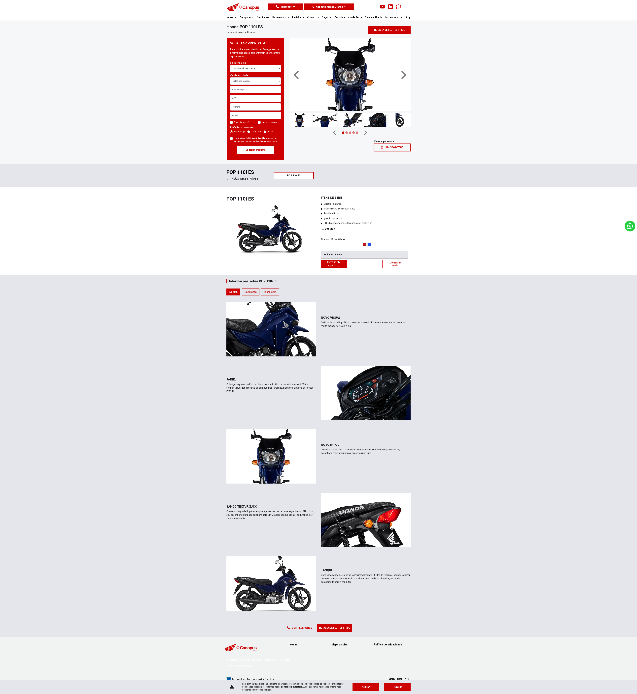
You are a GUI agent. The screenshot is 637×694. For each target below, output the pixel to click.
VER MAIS (330, 229)
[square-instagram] (375, 7)
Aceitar (366, 687)
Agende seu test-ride (391, 30)
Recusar (397, 687)
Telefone (256, 131)
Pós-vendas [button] (279, 17)
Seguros (326, 17)
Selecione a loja (238, 62)
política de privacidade (291, 687)
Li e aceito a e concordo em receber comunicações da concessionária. (256, 140)
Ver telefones (301, 627)
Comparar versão (395, 264)
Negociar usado (269, 122)
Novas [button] (230, 17)
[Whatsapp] (398, 7)
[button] (297, 74)
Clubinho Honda (373, 17)
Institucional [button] (392, 17)
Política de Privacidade (256, 138)
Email (270, 131)
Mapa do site (339, 644)
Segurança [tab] (251, 291)
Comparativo (247, 17)
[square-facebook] (367, 7)
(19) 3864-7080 (394, 147)
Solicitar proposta (256, 149)
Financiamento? (241, 122)
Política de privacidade (388, 644)
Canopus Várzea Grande (329, 6)
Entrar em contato (333, 264)
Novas (293, 644)
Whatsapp (239, 131)
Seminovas (263, 17)
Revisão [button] (296, 17)
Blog (408, 17)
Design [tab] (233, 291)
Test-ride (339, 17)
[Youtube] (383, 7)
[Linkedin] (390, 7)
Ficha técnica (334, 254)
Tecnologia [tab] (270, 291)
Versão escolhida (239, 75)
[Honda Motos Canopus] (243, 7)
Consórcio (313, 17)
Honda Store (355, 17)
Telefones (286, 6)
